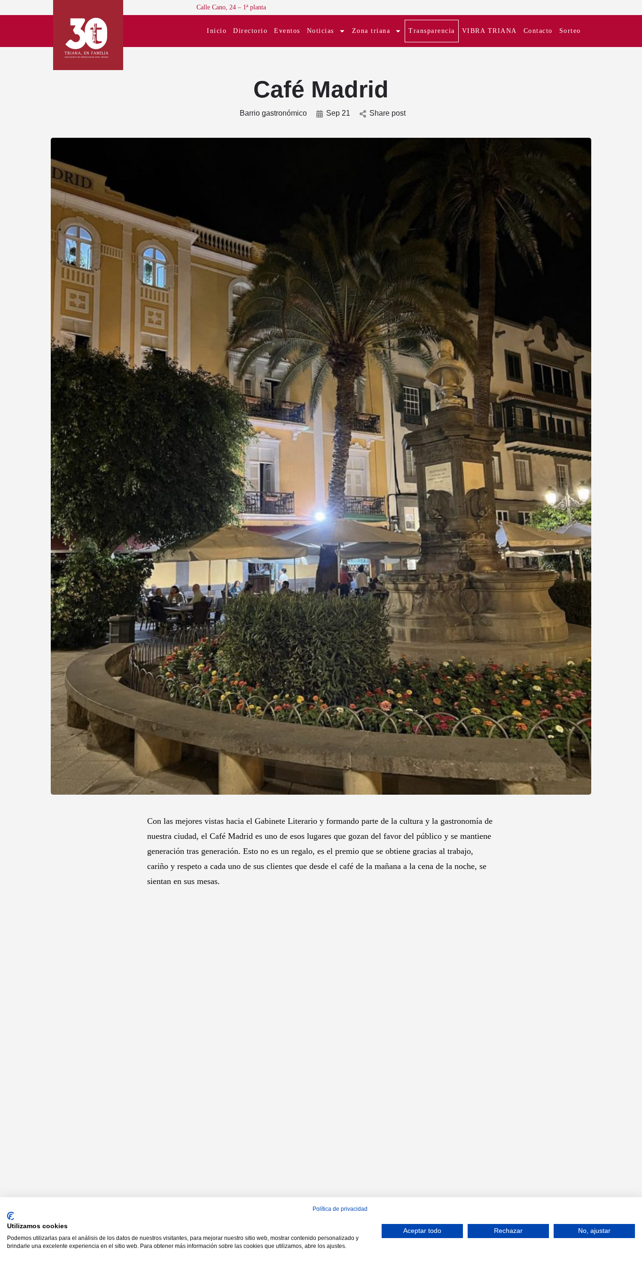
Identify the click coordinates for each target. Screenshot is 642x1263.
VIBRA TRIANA (489, 30)
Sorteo (570, 30)
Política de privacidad (340, 1209)
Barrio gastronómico (273, 113)
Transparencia (431, 30)
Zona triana (371, 30)
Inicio (217, 30)
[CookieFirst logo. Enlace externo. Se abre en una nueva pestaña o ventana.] (10, 1216)
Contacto (538, 30)
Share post (387, 113)
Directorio (250, 30)
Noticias (320, 30)
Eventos (287, 30)
